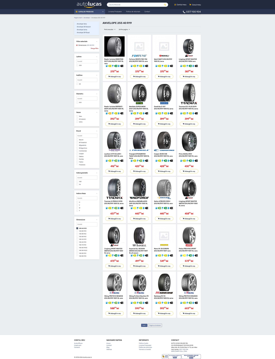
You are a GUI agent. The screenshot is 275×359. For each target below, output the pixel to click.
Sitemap (109, 349)
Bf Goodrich (83, 142)
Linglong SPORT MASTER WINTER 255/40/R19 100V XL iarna (188, 203)
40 (80, 84)
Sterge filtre (94, 48)
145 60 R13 (82, 239)
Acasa (108, 343)
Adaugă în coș (115, 77)
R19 (80, 102)
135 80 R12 (82, 234)
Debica (81, 156)
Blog (107, 347)
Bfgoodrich (82, 145)
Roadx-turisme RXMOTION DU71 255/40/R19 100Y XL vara (113, 61)
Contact (109, 345)
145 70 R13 (82, 245)
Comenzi (77, 347)
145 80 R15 (82, 256)
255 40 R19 (86, 45)
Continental (83, 151)
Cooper (81, 153)
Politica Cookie (143, 343)
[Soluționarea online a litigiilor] (191, 356)
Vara (80, 116)
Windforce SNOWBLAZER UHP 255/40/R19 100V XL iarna (138, 203)
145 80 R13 (82, 253)
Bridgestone (83, 148)
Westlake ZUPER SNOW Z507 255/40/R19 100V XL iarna (138, 109)
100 (80, 181)
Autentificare (78, 343)
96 (80, 184)
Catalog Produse (86, 12)
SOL (186, 351)
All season (82, 119)
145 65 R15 (82, 242)
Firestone (82, 165)
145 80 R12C (83, 250)
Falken (81, 162)
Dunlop (81, 159)
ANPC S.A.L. (180, 351)
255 (80, 65)
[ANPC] (171, 356)
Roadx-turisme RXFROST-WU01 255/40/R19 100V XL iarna (114, 109)
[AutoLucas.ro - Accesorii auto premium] (88, 4)
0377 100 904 (193, 11)
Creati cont (77, 345)
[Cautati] (166, 5)
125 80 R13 (82, 231)
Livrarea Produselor (145, 345)
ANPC (173, 351)
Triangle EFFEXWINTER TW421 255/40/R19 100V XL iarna (139, 156)
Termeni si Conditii (145, 349)
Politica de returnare (145, 347)
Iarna (80, 122)
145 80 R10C (83, 247)
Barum (81, 140)
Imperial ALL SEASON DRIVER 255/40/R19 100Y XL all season (138, 251)
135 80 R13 (82, 236)
